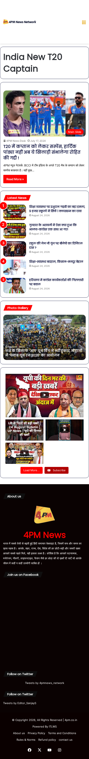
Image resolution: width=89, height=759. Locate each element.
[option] (44, 337)
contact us (65, 739)
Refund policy (47, 739)
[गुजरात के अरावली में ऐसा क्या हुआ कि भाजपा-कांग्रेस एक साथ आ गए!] (14, 230)
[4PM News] (19, 21)
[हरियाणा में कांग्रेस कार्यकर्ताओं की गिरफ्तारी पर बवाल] (14, 285)
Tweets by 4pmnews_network (44, 683)
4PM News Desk (16, 140)
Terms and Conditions (62, 733)
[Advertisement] (57, 22)
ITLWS (53, 726)
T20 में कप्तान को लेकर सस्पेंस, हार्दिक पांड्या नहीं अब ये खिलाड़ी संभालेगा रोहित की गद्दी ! (42, 152)
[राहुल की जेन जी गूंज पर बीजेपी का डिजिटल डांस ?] (14, 249)
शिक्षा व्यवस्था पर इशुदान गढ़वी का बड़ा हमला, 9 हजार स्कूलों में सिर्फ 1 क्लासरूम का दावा (57, 209)
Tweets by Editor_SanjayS (19, 703)
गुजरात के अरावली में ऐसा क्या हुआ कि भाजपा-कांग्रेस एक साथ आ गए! (53, 227)
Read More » (15, 179)
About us (19, 733)
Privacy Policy (36, 733)
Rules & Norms (26, 739)
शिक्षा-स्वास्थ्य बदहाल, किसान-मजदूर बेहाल (56, 262)
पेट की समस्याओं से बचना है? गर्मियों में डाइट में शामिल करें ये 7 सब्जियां (40, 353)
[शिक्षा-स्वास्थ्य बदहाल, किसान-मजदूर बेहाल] (14, 267)
